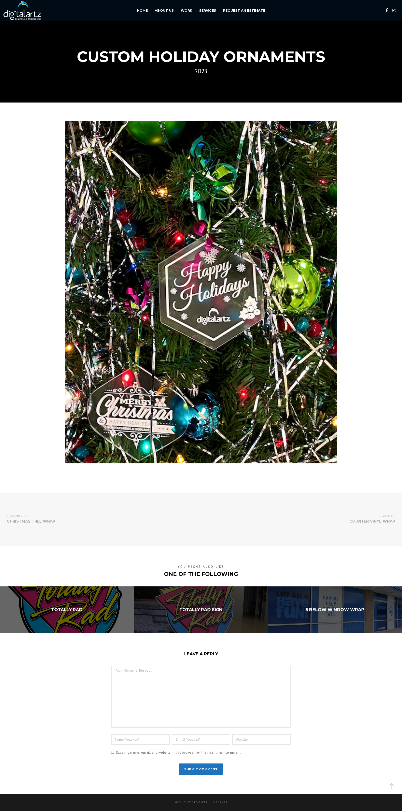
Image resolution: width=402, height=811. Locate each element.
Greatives (200, 802)
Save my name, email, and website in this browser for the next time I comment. (179, 752)
